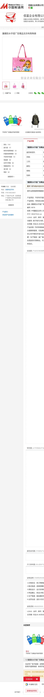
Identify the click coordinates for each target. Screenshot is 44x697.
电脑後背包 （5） (9, 166)
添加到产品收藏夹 (8, 215)
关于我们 (17, 692)
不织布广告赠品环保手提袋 (10, 132)
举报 (18, 93)
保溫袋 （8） (8, 160)
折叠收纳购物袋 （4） (10, 154)
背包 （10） (7, 145)
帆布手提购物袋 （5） (10, 151)
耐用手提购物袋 (31, 666)
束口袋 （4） (8, 169)
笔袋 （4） (7, 172)
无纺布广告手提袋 (31, 664)
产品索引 (5, 212)
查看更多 (11, 177)
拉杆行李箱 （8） (9, 163)
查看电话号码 (9, 190)
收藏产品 (8, 93)
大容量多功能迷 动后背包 (33, 132)
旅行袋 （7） (8, 148)
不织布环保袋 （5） (10, 157)
